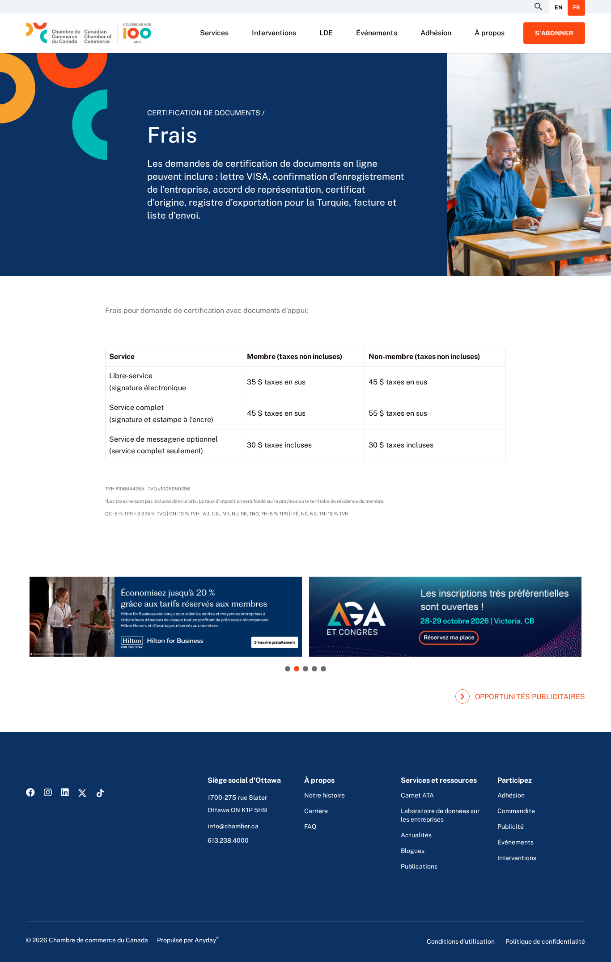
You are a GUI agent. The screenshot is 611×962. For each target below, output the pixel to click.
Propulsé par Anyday (188, 940)
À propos (490, 33)
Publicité (510, 826)
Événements (376, 33)
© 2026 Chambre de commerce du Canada (122, 940)
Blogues (412, 850)
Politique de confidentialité (545, 941)
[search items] (537, 6)
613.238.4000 (228, 840)
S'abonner (554, 33)
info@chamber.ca (233, 826)
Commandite (516, 810)
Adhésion (435, 33)
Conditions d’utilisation (461, 941)
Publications (419, 866)
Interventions (274, 33)
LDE (326, 33)
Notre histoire (324, 795)
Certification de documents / (205, 113)
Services (214, 33)
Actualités (416, 835)
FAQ (310, 826)
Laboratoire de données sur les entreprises (440, 815)
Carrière (316, 810)
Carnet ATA (417, 795)
